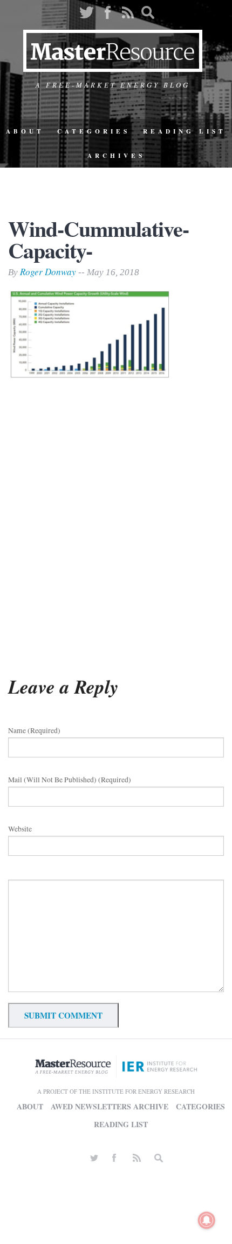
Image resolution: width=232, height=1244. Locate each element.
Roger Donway (48, 271)
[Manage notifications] (206, 1220)
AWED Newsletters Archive (109, 1106)
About (25, 131)
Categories (93, 131)
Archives (116, 155)
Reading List (184, 131)
